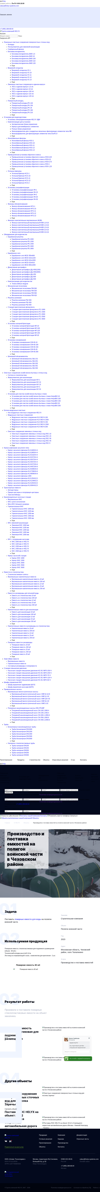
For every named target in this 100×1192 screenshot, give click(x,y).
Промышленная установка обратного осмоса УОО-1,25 (32, 166)
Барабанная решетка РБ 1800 (23, 248)
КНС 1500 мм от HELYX (20, 551)
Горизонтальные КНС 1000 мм (23, 509)
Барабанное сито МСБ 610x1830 (24, 260)
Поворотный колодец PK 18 (22, 108)
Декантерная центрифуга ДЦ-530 (24, 279)
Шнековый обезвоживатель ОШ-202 (25, 363)
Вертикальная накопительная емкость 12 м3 (28, 584)
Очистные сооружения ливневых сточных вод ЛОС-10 (31, 434)
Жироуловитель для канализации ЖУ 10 (26, 382)
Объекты (46, 760)
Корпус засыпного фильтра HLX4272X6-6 (23, 464)
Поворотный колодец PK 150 (22, 105)
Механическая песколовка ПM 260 (24, 288)
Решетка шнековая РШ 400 (21, 302)
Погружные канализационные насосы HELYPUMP (26, 708)
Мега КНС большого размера (18, 504)
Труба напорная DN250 (20, 753)
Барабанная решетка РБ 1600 (23, 246)
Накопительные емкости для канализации (23, 609)
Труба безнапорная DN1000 (22, 729)
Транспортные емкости (12, 488)
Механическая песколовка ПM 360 (24, 293)
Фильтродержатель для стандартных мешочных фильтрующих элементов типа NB (41, 131)
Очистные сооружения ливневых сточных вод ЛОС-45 (31, 441)
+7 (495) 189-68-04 (6, 29)
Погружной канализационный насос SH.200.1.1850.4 (31, 715)
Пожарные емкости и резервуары (20, 642)
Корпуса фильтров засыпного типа (16, 448)
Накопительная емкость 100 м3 (23, 631)
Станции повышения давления (15, 668)
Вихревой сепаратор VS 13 (22, 80)
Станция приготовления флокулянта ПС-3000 (28, 319)
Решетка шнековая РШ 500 (21, 305)
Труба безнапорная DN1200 (22, 731)
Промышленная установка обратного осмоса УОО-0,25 (32, 157)
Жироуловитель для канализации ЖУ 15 (26, 384)
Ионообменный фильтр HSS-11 (23, 145)
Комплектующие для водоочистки (20, 281)
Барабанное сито (14, 253)
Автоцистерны (13, 490)
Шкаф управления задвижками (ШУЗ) (21, 684)
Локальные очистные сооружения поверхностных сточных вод (27, 42)
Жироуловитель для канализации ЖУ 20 (26, 389)
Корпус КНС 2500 (18, 565)
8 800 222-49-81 (66, 1159)
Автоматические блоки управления (24, 124)
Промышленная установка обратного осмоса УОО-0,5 (31, 159)
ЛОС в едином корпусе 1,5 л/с (22, 87)
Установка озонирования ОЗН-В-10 (24, 342)
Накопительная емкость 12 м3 (22, 633)
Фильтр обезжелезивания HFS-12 (24, 213)
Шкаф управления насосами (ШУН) (21, 687)
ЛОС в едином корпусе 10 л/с (22, 89)
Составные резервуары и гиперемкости (22, 666)
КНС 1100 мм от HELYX (20, 544)
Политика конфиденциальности (61, 1187)
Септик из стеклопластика (17, 375)
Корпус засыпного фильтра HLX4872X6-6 (23, 466)
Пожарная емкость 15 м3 (21, 649)
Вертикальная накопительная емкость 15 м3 (28, 586)
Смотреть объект (11, 1109)
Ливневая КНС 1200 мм (20, 530)
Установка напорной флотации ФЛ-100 (26, 328)
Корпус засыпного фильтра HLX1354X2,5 (23, 478)
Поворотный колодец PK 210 (22, 112)
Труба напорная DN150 (20, 748)
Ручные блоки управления (21, 129)
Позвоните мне (46, 811)
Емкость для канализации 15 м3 (23, 619)
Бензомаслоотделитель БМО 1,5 (23, 54)
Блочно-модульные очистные (14, 410)
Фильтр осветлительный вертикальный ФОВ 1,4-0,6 (30, 225)
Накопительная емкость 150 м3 (23, 638)
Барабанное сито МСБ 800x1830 (24, 265)
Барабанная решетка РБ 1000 (23, 239)
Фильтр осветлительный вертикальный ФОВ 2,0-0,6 (30, 230)
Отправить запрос (33, 792)
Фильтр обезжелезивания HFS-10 (24, 208)
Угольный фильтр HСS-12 (21, 180)
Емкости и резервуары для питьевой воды (23, 593)
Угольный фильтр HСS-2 (20, 183)
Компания (61, 1135)
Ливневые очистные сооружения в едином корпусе (26, 84)
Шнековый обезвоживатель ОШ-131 (25, 359)
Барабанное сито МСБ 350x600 (23, 255)
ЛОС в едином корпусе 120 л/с (23, 96)
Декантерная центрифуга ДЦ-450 (24, 274)
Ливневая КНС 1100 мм (20, 527)
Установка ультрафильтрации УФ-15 (25, 192)
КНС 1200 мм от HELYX (20, 546)
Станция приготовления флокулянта (21, 307)
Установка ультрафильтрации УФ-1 (24, 190)
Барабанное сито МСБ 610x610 (23, 262)
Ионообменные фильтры (17, 138)
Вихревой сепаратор (15, 68)
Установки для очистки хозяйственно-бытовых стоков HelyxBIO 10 (36, 396)
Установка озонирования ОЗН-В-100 (25, 344)
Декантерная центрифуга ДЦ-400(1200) (26, 269)
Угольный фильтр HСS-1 (20, 173)
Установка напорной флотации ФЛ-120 (26, 330)
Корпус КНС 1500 (18, 560)
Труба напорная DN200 (20, 750)
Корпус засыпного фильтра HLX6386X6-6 (23, 469)
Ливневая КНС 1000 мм (20, 525)
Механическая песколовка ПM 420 (24, 295)
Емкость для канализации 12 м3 (23, 616)
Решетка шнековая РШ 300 (21, 300)
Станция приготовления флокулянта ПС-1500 (28, 312)
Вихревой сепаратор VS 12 (22, 77)
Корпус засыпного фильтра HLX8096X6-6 (23, 473)
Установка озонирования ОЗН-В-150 (25, 347)
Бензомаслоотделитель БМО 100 (24, 58)
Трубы (6, 724)
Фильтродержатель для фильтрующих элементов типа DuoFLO (34, 133)
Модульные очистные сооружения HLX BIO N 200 (30, 427)
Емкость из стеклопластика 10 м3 (24, 595)
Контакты (83, 760)
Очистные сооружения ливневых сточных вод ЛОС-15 (31, 436)
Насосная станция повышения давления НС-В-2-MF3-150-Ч (30, 670)
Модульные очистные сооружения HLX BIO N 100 (30, 417)
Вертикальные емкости (16, 661)
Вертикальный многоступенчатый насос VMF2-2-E (30, 703)
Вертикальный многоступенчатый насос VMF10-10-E (31, 694)
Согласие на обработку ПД (82, 1187)
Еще (13, 65)
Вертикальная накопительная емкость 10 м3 (28, 579)
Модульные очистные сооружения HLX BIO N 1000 (30, 420)
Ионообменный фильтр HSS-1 (23, 140)
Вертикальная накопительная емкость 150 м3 (28, 588)
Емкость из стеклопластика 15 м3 (24, 602)
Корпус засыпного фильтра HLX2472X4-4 (23, 457)
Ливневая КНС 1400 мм (20, 532)
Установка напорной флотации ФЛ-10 (25, 326)
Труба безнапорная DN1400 (22, 734)
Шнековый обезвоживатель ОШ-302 (25, 368)
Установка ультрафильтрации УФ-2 (24, 194)
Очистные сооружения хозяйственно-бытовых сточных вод (25, 373)
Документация (82, 1135)
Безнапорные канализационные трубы (22, 727)
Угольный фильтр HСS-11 (21, 178)
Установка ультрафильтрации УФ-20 (25, 197)
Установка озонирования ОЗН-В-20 (24, 349)
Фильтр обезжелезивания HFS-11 (24, 211)
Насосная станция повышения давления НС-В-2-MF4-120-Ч (30, 677)
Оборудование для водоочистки (15, 234)
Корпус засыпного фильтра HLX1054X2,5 (23, 483)
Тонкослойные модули (20, 284)
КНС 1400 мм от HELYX (20, 548)
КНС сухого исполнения (16, 502)
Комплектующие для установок (19, 122)
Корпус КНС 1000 (18, 558)
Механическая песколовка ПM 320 (24, 291)
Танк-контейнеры (14, 495)
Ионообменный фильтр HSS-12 (23, 148)
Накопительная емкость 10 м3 (22, 628)
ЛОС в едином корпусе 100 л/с (23, 91)
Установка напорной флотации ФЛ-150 (26, 333)
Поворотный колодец (15, 101)
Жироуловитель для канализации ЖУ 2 (26, 387)
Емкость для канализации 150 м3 (24, 621)
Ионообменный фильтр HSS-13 (23, 150)
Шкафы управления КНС (13, 682)
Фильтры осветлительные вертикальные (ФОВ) (25, 220)
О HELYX (17, 823)
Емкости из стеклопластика (14, 572)
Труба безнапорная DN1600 (22, 738)
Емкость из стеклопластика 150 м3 (24, 605)
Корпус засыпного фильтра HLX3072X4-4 (23, 459)
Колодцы (11, 44)
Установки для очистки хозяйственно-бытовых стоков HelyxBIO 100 (36, 398)
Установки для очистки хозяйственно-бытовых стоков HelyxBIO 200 (36, 405)
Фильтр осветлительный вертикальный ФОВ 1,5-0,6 (30, 227)
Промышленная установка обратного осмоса (24, 155)
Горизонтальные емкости (17, 663)
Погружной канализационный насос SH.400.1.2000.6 (31, 720)
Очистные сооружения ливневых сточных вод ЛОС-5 (31, 443)
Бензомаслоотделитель (16, 51)
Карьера (61, 1139)
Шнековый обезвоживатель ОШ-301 (25, 366)
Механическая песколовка (17, 286)
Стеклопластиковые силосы (18, 574)
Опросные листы (83, 1139)
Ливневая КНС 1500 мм (20, 534)
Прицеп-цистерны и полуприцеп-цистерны (23, 492)
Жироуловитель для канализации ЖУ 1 (26, 380)
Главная (7, 823)
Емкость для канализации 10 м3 (23, 612)
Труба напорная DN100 (20, 745)
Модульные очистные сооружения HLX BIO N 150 (30, 422)
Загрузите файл (84, 790)
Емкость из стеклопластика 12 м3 (24, 600)
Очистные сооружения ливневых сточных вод (24, 431)
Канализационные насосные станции (17, 497)
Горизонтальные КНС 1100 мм (23, 511)
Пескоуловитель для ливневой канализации (24, 47)
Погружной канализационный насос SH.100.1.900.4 (30, 710)
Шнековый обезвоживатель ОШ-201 (25, 361)
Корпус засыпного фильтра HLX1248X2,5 (23, 480)
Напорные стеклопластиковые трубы (21, 743)
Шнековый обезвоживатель (18, 356)
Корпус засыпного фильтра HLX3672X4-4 (23, 462)
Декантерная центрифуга (17, 267)
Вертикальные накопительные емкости (22, 577)
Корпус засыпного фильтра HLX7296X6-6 (23, 471)
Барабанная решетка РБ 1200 (23, 241)
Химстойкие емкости (11, 659)
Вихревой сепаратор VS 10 (22, 72)
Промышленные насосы (13, 689)
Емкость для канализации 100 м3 (24, 614)
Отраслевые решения (60, 760)
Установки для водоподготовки (15, 117)
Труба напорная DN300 (20, 755)
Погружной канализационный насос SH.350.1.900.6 (30, 717)
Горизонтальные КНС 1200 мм (23, 513)
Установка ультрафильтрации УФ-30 (25, 199)
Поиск (20, 36)
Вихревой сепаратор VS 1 (21, 70)
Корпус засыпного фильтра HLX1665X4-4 (23, 450)
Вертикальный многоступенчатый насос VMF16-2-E (30, 701)
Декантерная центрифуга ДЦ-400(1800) (26, 272)
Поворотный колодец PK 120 (22, 103)
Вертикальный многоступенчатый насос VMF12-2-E (30, 696)
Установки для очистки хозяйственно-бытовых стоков (27, 394)
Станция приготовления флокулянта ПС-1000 (28, 309)
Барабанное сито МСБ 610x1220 (24, 258)
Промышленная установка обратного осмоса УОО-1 (31, 164)
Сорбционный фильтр (16, 49)
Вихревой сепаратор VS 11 (21, 75)
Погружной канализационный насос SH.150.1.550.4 (30, 713)
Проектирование (45, 1143)
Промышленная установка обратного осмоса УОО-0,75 (32, 162)
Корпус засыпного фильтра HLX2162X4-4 (23, 455)
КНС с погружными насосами (18, 539)
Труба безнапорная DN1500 (22, 736)
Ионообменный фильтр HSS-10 (23, 143)
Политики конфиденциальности (50, 795)
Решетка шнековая (15, 298)
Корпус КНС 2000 (18, 563)
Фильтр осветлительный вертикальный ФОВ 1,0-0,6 (30, 223)
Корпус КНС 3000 (18, 567)
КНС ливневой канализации (18, 523)
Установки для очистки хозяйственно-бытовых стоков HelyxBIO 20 (36, 403)
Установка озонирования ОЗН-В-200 (25, 352)
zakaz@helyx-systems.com (9, 6)
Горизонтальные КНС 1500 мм (23, 518)
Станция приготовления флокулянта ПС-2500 (28, 316)
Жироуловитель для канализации (20, 377)
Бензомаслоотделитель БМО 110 (23, 61)
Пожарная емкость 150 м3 (21, 652)
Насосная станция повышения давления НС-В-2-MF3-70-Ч (29, 675)
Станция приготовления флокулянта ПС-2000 (28, 314)
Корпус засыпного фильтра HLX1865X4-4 (23, 452)
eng (4, 1)
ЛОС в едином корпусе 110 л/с (23, 94)
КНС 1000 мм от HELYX (20, 541)
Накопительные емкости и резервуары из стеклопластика (29, 626)
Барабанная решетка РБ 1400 (23, 244)
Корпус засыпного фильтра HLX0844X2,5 (23, 485)
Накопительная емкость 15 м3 (22, 635)
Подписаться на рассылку (14, 1147)
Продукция (43, 1135)
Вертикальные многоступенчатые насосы (23, 692)
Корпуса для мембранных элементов (25, 126)
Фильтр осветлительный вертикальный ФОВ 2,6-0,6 (30, 232)
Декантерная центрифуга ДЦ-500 (24, 276)
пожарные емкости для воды (28, 919)
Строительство (34, 760)
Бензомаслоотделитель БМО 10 (23, 56)
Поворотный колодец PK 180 (22, 110)
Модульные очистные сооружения (20, 415)
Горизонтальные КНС (15, 506)
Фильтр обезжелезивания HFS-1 (23, 206)
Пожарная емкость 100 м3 (21, 647)
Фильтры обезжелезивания (17, 204)
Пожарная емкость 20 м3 (21, 654)
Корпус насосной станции (17, 556)
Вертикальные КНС (15, 499)
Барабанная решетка (15, 237)
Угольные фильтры (15, 171)
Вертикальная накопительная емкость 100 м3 (28, 581)
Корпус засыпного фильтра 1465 (19, 476)
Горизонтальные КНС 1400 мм (23, 516)
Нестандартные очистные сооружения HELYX (24, 412)
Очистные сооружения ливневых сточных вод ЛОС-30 (31, 438)
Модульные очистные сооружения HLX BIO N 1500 (30, 424)
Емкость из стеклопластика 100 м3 (24, 598)
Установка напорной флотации (19, 323)
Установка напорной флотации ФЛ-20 (25, 335)
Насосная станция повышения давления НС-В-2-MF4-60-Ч (29, 680)
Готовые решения (45, 1139)
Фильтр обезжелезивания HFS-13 (24, 216)
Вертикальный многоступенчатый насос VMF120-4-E (31, 699)
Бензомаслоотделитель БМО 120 (24, 63)
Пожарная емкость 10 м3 (21, 645)
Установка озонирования (17, 340)
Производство (63, 1143)
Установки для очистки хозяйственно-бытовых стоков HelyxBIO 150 (36, 401)
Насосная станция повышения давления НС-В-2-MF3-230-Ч (30, 673)
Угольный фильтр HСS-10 (21, 176)
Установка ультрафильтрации (18, 187)
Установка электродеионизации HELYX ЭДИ (24, 119)
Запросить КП (5, 38)
